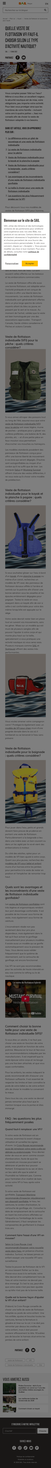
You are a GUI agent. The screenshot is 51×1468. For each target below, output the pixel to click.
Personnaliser (12, 263)
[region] (25, 241)
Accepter (30, 263)
